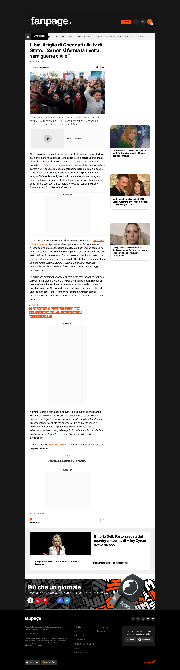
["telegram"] (67, 600)
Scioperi (128, 37)
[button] (102, 67)
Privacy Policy (79, 635)
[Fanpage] (34, 619)
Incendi (90, 37)
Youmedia (77, 627)
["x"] (53, 600)
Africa (32, 513)
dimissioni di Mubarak (59, 444)
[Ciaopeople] (149, 663)
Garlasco (139, 37)
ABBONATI (126, 22)
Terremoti (80, 37)
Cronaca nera (59, 37)
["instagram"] (38, 600)
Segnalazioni (79, 631)
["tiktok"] (30, 600)
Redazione (78, 648)
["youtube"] (45, 600)
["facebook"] (60, 600)
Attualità (39, 36)
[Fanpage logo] (49, 21)
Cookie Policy (79, 640)
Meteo (70, 37)
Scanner (100, 37)
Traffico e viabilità (114, 37)
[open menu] (28, 36)
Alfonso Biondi (43, 67)
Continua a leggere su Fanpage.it (67, 460)
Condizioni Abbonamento (84, 644)
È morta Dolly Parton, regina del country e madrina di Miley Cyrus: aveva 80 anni (120, 540)
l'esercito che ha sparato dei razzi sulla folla (65, 165)
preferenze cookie (81, 652)
